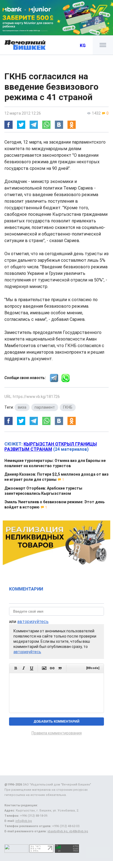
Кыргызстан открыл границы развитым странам (50, 446)
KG (83, 45)
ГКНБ (67, 407)
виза (22, 407)
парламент (45, 407)
